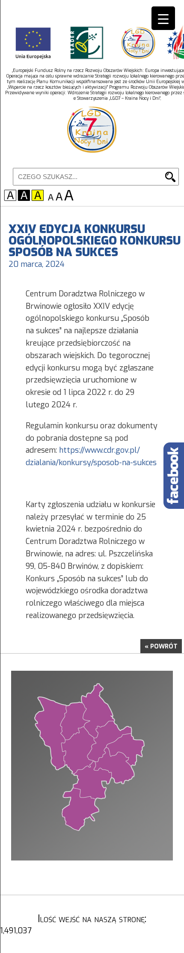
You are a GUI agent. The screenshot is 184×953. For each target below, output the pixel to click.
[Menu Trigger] (163, 18)
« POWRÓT (161, 646)
